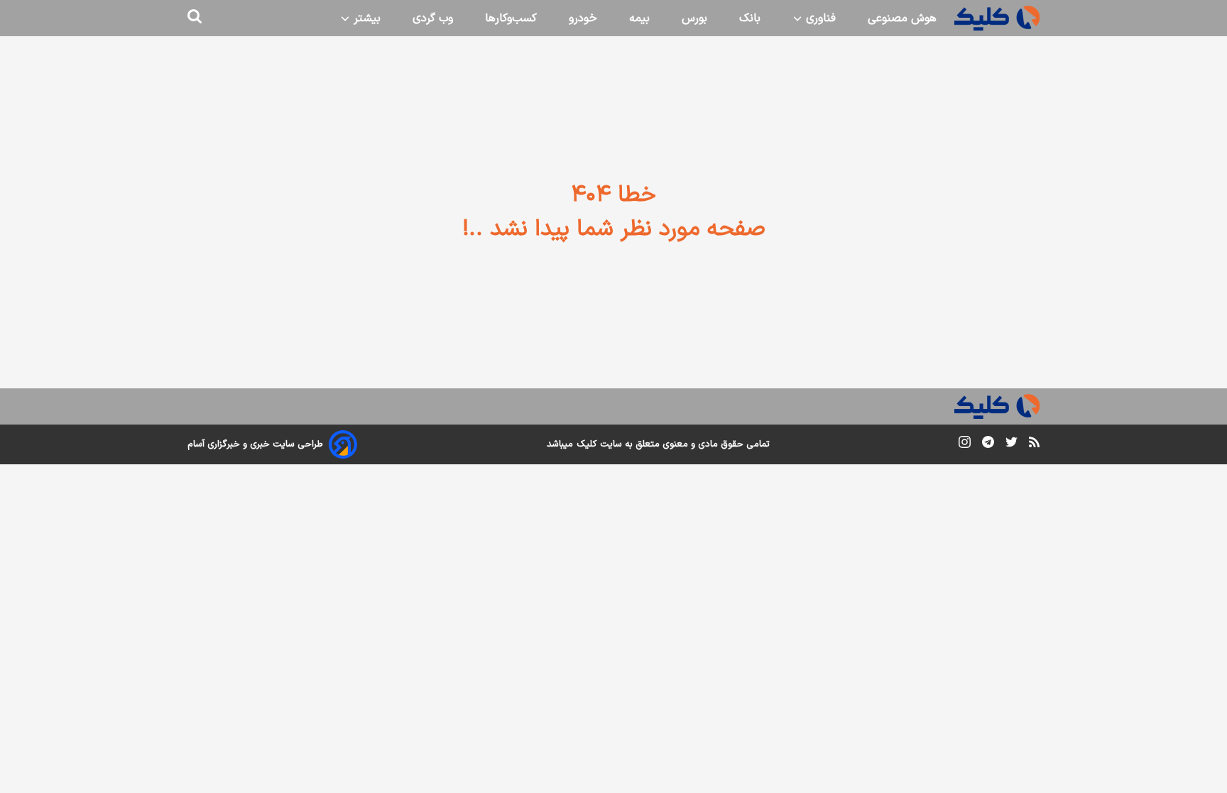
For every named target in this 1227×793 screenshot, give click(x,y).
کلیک (586, 444)
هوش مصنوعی (902, 18)
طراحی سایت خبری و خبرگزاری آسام (255, 444)
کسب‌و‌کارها (511, 18)
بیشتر (365, 18)
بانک (749, 18)
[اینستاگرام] (965, 445)
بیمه (639, 18)
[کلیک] (997, 18)
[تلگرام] (988, 445)
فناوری (819, 18)
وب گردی (433, 18)
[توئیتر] (1011, 445)
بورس (694, 18)
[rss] (1034, 444)
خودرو (583, 18)
